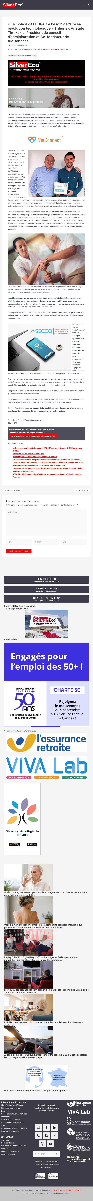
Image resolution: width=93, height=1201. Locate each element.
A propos (5, 1140)
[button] (89, 4)
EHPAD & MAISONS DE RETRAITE (57, 49)
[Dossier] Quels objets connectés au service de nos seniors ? (39, 465)
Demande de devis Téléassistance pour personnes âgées (34, 1090)
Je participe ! (11, 639)
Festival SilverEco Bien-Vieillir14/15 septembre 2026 (20, 607)
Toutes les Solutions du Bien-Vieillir (22, 56)
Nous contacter (7, 1143)
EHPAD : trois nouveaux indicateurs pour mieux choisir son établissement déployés (43, 1023)
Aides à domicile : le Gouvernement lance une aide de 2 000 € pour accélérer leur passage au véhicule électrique (45, 1056)
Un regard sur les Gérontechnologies (28, 454)
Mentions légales (8, 1154)
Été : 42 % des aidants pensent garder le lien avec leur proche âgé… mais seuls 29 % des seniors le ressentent (46, 991)
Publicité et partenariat (10, 1151)
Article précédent (12, 490)
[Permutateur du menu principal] (83, 4)
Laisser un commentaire (17, 45)
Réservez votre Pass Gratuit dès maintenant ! (46, 82)
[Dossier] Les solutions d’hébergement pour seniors (35, 457)
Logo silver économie (10, 1131)
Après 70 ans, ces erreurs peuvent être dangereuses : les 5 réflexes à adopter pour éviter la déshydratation (46, 893)
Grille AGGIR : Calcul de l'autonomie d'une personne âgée (12, 1123)
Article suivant (82, 490)
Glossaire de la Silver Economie (14, 1128)
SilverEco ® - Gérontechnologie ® (67, 1190)
